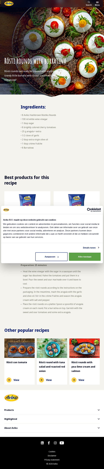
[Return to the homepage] (8, 3)
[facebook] (49, 443)
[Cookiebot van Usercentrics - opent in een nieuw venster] (89, 210)
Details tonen (89, 247)
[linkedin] (42, 442)
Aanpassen (50, 257)
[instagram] (55, 442)
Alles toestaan (84, 257)
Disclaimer (52, 455)
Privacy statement (52, 459)
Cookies (52, 451)
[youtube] (62, 443)
